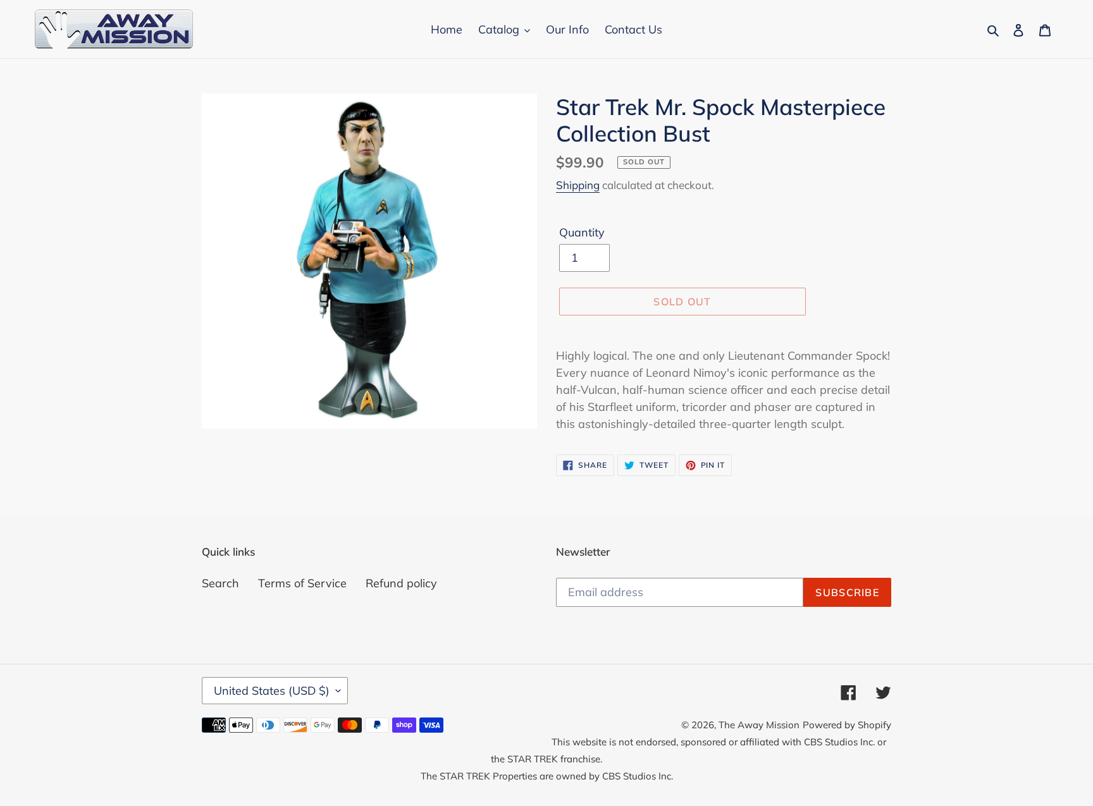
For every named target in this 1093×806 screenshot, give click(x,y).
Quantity (582, 232)
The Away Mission (759, 725)
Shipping (578, 185)
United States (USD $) (272, 690)
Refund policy (401, 583)
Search (220, 583)
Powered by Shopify (847, 725)
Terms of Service (302, 583)
